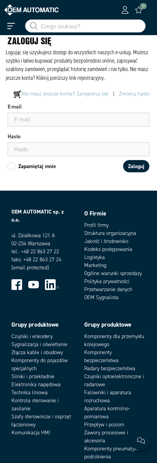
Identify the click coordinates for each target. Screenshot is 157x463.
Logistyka (94, 257)
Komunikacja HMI (30, 432)
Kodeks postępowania (108, 249)
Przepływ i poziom (104, 424)
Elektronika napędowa (36, 384)
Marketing (95, 265)
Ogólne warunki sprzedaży (113, 273)
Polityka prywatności (106, 281)
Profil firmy (96, 225)
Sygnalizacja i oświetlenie (39, 344)
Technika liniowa (29, 392)
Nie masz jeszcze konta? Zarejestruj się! (65, 94)
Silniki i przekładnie (32, 376)
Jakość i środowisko (106, 241)
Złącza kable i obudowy (37, 352)
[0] (139, 10)
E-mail (15, 106)
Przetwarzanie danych (108, 289)
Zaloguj (136, 166)
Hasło (14, 136)
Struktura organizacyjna (110, 233)
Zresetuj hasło (134, 94)
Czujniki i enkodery (32, 336)
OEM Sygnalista (101, 297)
